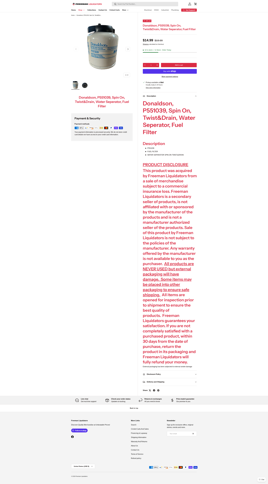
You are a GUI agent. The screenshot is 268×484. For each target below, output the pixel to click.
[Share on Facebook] (154, 390)
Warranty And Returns (139, 441)
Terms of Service (137, 454)
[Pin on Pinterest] (158, 390)
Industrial (165, 10)
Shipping (146, 44)
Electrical (148, 10)
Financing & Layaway (139, 433)
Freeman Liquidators (82, 476)
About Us (134, 446)
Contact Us (103, 10)
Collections (91, 10)
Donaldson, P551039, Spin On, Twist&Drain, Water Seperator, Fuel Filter (89, 15)
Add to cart (179, 65)
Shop (80, 10)
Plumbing (175, 10)
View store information (153, 87)
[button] (195, 4)
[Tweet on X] (150, 390)
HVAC (156, 10)
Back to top (134, 408)
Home (73, 10)
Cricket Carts (115, 10)
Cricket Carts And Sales (140, 429)
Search (133, 425)
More (124, 10)
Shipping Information (138, 437)
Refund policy (136, 458)
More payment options (170, 76)
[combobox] (145, 4)
